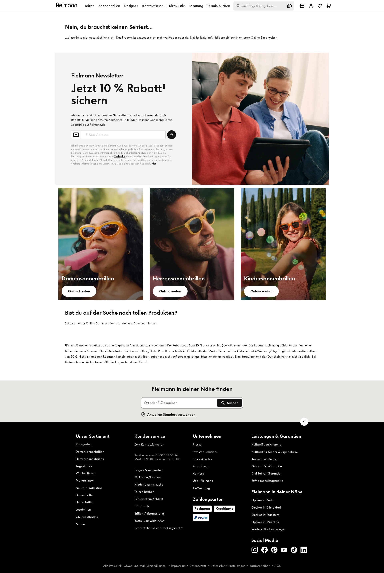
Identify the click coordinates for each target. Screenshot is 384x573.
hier (154, 163)
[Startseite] (67, 5)
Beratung (196, 6)
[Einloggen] (311, 6)
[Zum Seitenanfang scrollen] (304, 422)
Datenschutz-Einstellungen (228, 566)
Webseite (119, 156)
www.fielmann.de (234, 345)
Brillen (90, 6)
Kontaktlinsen (153, 6)
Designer (131, 6)
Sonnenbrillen (109, 6)
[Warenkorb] (329, 6)
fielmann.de (97, 124)
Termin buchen (218, 6)
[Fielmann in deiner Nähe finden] (302, 6)
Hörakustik (176, 6)
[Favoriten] (320, 6)
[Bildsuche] (289, 6)
